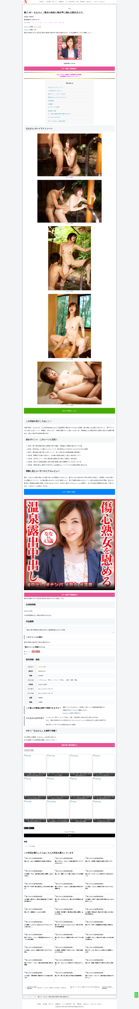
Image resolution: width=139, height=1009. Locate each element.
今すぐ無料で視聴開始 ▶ (69, 595)
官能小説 (82, 1)
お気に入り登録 (29, 750)
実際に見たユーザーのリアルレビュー (57, 97)
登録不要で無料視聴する (69, 745)
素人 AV (38, 651)
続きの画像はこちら (69, 411)
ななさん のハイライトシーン (55, 87)
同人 (77, 1)
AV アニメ (54, 1)
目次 (67, 83)
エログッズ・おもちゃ (99, 1)
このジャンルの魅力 (54, 107)
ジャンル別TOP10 (70, 1)
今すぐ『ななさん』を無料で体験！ (57, 121)
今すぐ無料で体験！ (69, 492)
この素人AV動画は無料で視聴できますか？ (60, 113)
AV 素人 (41, 1)
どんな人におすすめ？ (55, 117)
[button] (113, 846)
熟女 (33, 651)
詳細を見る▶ (136, 994)
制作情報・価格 (52, 111)
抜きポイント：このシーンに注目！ (57, 94)
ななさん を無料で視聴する (72, 713)
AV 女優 (49, 1)
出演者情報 (51, 100)
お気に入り (89, 1)
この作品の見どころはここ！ (55, 90)
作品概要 (50, 104)
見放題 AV (61, 1)
